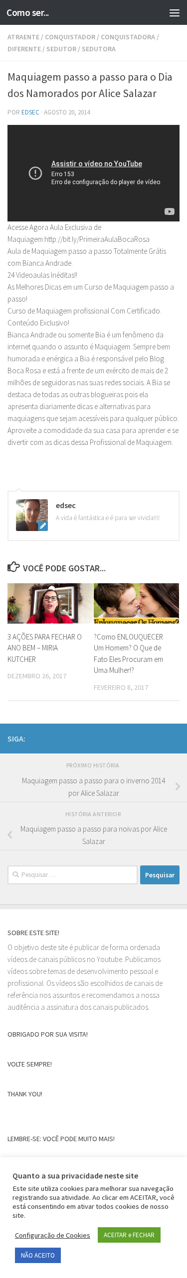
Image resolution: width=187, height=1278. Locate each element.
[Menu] (174, 12)
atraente (23, 36)
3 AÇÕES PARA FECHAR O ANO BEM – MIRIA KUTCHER (44, 648)
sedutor (61, 48)
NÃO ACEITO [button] (38, 1255)
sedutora (99, 48)
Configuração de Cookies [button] (52, 1235)
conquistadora (128, 36)
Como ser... (27, 12)
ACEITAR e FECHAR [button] (129, 1235)
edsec (30, 112)
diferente (24, 48)
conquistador (70, 36)
